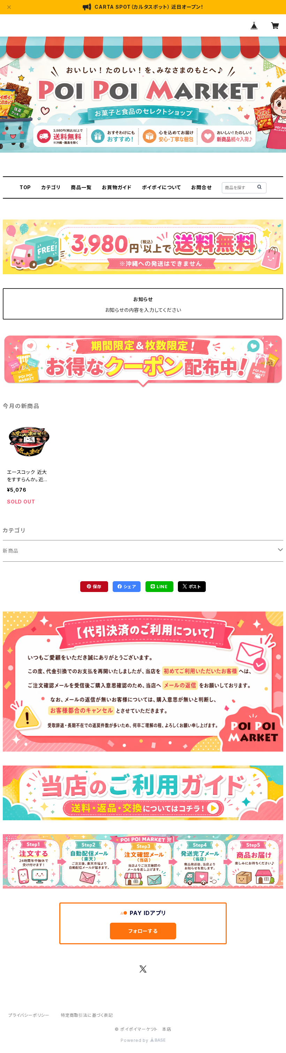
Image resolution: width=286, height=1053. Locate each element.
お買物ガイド (116, 187)
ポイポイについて (161, 187)
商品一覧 (81, 187)
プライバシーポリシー (29, 1015)
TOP (25, 187)
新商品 (10, 551)
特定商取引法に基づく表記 (87, 1015)
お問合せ (201, 187)
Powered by (135, 1040)
